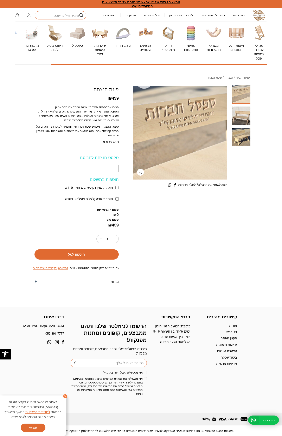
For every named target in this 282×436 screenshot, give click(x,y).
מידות (115, 281)
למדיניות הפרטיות (37, 412)
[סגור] (65, 396)
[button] (5, 354)
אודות (233, 325)
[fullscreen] (140, 172)
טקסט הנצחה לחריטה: (99, 157)
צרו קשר (231, 331)
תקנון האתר (229, 338)
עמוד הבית (243, 77)
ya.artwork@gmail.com (43, 325)
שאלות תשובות (226, 344)
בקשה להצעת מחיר (213, 15)
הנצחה (229, 77)
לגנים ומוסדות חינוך (180, 15)
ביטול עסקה (109, 15)
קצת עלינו (239, 15)
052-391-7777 (54, 333)
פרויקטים (130, 15)
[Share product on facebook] (175, 185)
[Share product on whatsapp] (169, 185)
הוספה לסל (76, 254)
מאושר (33, 428)
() (19, 15)
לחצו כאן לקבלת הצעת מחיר (50, 268)
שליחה (74, 363)
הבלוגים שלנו (152, 15)
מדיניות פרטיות (226, 363)
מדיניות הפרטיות (91, 390)
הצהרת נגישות (227, 351)
